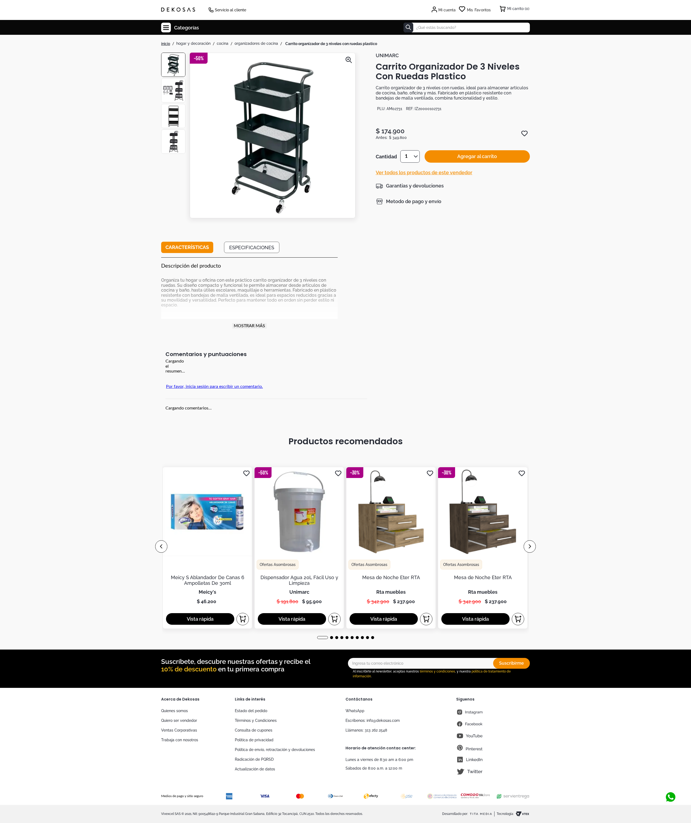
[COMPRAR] (242, 619)
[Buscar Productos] (408, 27)
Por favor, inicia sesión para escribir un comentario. (214, 386)
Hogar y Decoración (193, 43)
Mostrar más (249, 326)
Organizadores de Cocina (256, 43)
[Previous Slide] (161, 546)
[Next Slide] (530, 546)
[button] (272, 136)
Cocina (222, 43)
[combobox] (467, 27)
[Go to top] (670, 779)
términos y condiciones (437, 671)
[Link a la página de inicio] (165, 44)
